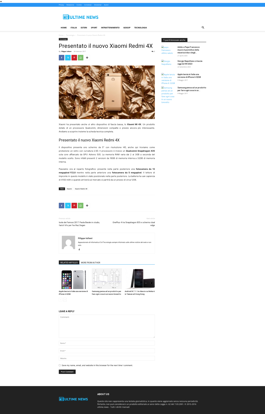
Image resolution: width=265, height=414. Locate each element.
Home (64, 27)
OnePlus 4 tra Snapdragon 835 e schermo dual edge (134, 224)
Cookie (79, 5)
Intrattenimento (110, 27)
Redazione (70, 5)
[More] (87, 57)
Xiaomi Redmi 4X (81, 189)
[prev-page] (60, 299)
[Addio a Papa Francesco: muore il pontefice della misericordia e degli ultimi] (168, 50)
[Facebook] (61, 57)
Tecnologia (140, 27)
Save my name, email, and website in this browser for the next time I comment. (97, 365)
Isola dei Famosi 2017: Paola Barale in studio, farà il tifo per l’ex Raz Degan (79, 224)
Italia (74, 27)
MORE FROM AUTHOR (90, 263)
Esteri (84, 27)
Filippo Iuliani (66, 51)
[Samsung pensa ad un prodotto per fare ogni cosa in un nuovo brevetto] (107, 278)
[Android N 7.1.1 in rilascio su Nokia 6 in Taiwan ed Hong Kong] (140, 278)
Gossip (126, 27)
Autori (106, 5)
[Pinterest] (74, 57)
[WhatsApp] (80, 57)
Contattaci (88, 5)
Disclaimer (97, 5)
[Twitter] (68, 57)
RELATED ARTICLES (69, 263)
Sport (94, 27)
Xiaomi (69, 189)
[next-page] (65, 299)
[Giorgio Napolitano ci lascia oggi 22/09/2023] (168, 64)
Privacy (61, 5)
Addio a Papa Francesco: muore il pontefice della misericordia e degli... (188, 50)
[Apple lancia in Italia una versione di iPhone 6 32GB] (74, 278)
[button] (203, 28)
